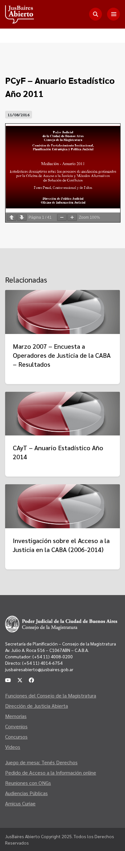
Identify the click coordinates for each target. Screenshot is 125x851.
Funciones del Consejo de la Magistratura (50, 695)
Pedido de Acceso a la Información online (50, 772)
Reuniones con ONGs (28, 782)
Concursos (16, 736)
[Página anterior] (11, 217)
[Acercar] (72, 217)
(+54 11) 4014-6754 (42, 663)
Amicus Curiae (20, 803)
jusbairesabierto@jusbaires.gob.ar (39, 669)
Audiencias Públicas (26, 793)
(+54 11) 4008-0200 (52, 656)
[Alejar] (62, 217)
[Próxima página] (22, 217)
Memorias (16, 716)
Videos (12, 746)
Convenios (16, 726)
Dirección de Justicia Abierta (36, 705)
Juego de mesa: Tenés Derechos (41, 762)
